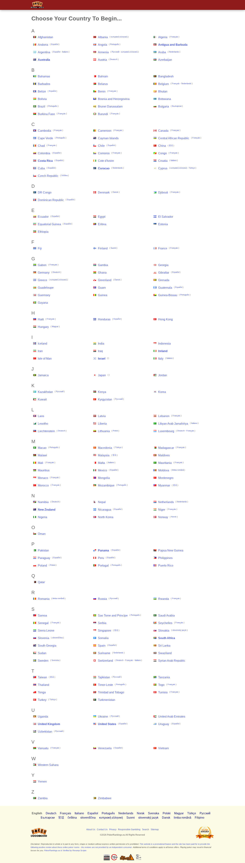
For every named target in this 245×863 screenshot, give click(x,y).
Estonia (163, 224)
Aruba (162, 52)
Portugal (103, 565)
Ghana (102, 272)
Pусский (115, 52)
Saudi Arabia (166, 615)
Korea (162, 391)
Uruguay (163, 724)
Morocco (43, 485)
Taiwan (42, 677)
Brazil (41, 106)
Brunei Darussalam (110, 106)
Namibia (43, 502)
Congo (162, 153)
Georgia (163, 265)
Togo (161, 684)
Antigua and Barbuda (172, 44)
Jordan (162, 375)
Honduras (104, 319)
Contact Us (102, 829)
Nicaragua (104, 509)
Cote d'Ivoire (106, 160)
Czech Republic (48, 175)
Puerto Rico (165, 565)
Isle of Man (45, 358)
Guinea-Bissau (167, 295)
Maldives (164, 455)
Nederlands (174, 52)
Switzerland (105, 660)
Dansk (115, 192)
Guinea (102, 295)
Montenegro (165, 477)
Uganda (43, 716)
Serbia (102, 623)
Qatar (41, 582)
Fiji (40, 248)
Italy (160, 358)
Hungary (43, 326)
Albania (103, 37)
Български (177, 106)
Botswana (164, 99)
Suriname (104, 653)
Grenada (163, 280)
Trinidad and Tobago (111, 692)
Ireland (163, 351)
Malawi (42, 455)
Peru (101, 558)
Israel (101, 358)
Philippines (165, 558)
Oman (42, 533)
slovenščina (57, 638)
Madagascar (166, 447)
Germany (44, 272)
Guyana (43, 302)
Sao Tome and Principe (113, 615)
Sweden (43, 660)
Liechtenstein (46, 431)
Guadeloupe (46, 287)
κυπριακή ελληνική (119, 37)
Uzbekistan (45, 731)
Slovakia (163, 630)
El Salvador (165, 216)
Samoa (42, 615)
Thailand (43, 684)
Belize (42, 91)
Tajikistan (104, 677)
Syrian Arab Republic (171, 660)
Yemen (42, 781)
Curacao (104, 168)
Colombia (44, 153)
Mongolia (104, 477)
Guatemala (165, 287)
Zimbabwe (104, 798)
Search (145, 829)
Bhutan (162, 91)
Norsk (173, 517)
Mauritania (165, 462)
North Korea (105, 517)
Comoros (104, 153)
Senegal (43, 623)
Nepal (102, 502)
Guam (102, 287)
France (162, 248)
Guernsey (44, 295)
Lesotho (43, 423)
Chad (41, 145)
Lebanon (163, 416)
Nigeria (42, 517)
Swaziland (165, 653)
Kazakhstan (45, 391)
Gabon (42, 265)
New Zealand (46, 509)
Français (174, 37)
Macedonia (105, 447)
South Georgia (47, 645)
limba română (178, 470)
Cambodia (44, 130)
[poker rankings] (39, 836)
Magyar (55, 326)
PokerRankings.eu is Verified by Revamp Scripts (65, 850)
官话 (171, 145)
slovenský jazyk (179, 630)
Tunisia (163, 692)
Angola (102, 44)
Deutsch (113, 59)
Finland (103, 248)
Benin (101, 91)
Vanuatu (43, 748)
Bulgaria (163, 106)
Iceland (42, 343)
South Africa (166, 638)
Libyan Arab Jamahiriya (173, 423)
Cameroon (104, 130)
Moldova (163, 470)
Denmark (104, 192)
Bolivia (42, 99)
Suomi (113, 248)
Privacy (112, 829)
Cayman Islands (108, 138)
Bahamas (44, 76)
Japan (102, 375)
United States (107, 724)
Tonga (42, 692)
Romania (44, 598)
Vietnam (163, 748)
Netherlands (166, 502)
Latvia (102, 416)
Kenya (102, 391)
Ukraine (103, 716)
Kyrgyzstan (105, 399)
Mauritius (44, 470)
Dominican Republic (51, 200)
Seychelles (165, 623)
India (101, 343)
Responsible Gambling (129, 829)
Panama (103, 550)
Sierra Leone (46, 630)
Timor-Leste (105, 684)
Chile (101, 145)
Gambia (103, 265)
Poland (42, 565)
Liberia (102, 423)
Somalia (103, 638)
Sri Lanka (164, 645)
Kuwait (42, 399)
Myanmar (164, 485)
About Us (90, 829)
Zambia (43, 798)
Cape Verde (45, 138)
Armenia (103, 52)
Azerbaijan (165, 59)
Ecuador (43, 216)
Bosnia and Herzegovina (113, 99)
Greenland (104, 280)
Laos (41, 416)
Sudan (42, 653)
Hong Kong (165, 319)
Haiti (41, 319)
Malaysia (103, 455)
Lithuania (104, 431)
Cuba (41, 168)
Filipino (199, 817)
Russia (102, 598)
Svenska (55, 660)
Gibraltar (163, 272)
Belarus (103, 83)
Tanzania (164, 677)
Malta (101, 462)
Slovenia (43, 638)
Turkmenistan (106, 699)
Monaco (43, 477)
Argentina (44, 52)
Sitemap (155, 829)
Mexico (102, 470)
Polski (115, 431)
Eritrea (102, 224)
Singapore (104, 630)
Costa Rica (45, 160)
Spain (101, 645)
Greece (42, 280)
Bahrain (103, 76)
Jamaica (43, 375)
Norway (163, 517)
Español (54, 44)
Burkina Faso (46, 114)
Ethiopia (43, 231)
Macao (42, 447)
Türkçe (192, 168)
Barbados (44, 83)
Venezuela (105, 748)
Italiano (65, 52)
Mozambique (106, 485)
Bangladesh (166, 76)
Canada (163, 130)
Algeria (162, 37)
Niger (161, 509)
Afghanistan (45, 37)
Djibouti (163, 192)
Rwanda (163, 598)
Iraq (100, 351)
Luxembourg (166, 431)
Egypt (101, 216)
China (162, 145)
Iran (40, 351)
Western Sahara (48, 764)
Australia (44, 59)
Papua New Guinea (170, 550)
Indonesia (164, 343)
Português (114, 44)
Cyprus (162, 168)
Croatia (163, 160)
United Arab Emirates (171, 716)
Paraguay (44, 558)
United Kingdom (49, 724)
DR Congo (44, 192)
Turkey (42, 699)
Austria (102, 59)
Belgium (163, 83)
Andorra (43, 44)
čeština (64, 175)
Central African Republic (173, 138)
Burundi (103, 114)
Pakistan (43, 550)
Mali (40, 462)
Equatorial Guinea (49, 224)
